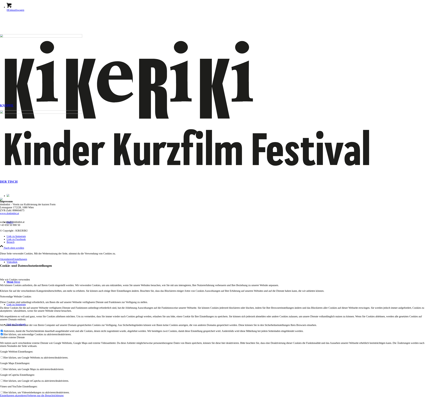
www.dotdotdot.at (9, 213)
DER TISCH (9, 181)
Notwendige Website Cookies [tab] (15, 296)
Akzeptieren (6, 259)
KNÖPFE (6, 105)
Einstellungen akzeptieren (13, 395)
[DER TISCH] (41, 112)
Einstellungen (20, 259)
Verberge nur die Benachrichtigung (45, 395)
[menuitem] (216, 242)
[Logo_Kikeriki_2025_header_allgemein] (212, 179)
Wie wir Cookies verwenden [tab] (15, 279)
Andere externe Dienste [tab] (12, 337)
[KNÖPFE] (41, 36)
